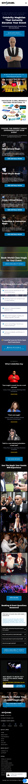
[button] (26, 3)
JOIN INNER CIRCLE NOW (19, 686)
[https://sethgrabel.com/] (8, 3)
